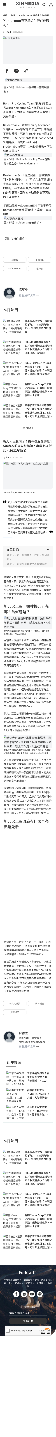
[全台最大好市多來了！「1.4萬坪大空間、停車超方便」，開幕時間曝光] (15, 1112)
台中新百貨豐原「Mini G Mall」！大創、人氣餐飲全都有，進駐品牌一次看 (38, 1093)
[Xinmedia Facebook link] (16, 1294)
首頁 (5, 15)
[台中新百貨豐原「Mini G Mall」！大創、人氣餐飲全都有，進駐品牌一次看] (15, 1095)
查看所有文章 (27, 295)
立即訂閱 (28, 1321)
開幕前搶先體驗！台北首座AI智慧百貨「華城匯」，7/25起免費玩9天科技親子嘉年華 (38, 1077)
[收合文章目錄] (48, 549)
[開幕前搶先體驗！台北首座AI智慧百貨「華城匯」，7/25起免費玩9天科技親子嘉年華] (15, 1078)
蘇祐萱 (8, 457)
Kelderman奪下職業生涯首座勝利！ (35, 15)
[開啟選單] (4, 5)
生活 (13, 15)
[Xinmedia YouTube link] (32, 1294)
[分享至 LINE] (16, 71)
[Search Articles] (44, 4)
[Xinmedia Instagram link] (24, 1294)
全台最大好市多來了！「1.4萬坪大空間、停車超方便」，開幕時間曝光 (38, 1110)
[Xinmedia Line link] (40, 1294)
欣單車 (8, 32)
